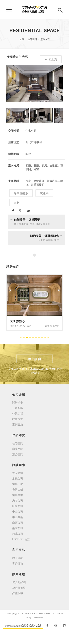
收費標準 (17, 419)
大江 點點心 (17, 321)
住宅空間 (32, 39)
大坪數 (48, 325)
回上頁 (52, 59)
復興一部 (17, 484)
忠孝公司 (17, 500)
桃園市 (13, 325)
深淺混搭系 (21, 193)
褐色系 (55, 325)
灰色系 (44, 193)
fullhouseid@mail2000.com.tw (56, 625)
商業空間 (17, 449)
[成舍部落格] (64, 625)
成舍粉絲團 (19, 582)
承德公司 (17, 478)
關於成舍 (17, 402)
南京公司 (17, 528)
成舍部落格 (19, 587)
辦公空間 (17, 454)
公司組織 (17, 408)
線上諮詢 (34, 359)
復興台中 (17, 495)
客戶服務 (17, 563)
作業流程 (17, 413)
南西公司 (17, 522)
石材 (17, 202)
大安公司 (17, 473)
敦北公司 (17, 533)
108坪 (28, 325)
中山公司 (17, 511)
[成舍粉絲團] (47, 625)
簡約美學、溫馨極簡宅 (44, 236)
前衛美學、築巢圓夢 (27, 219)
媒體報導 (17, 593)
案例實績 (17, 424)
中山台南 (17, 517)
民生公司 (17, 506)
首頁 (21, 39)
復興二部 (17, 489)
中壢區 (20, 325)
